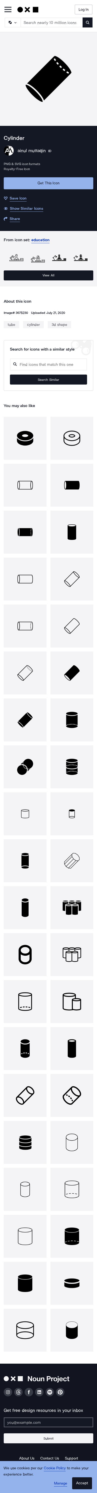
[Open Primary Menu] (7, 9)
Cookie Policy (55, 1468)
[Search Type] (12, 22)
